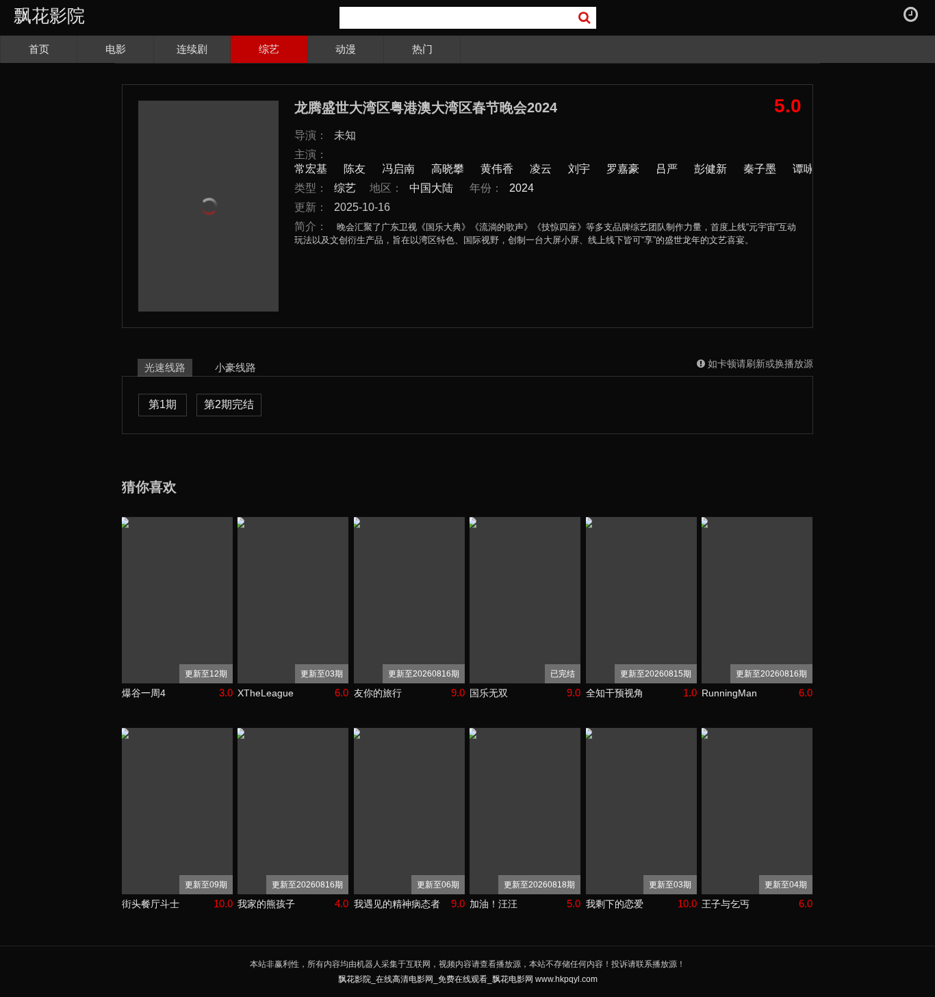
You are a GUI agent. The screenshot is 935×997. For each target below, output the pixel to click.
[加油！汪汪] (525, 811)
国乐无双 (489, 692)
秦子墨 (759, 169)
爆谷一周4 (144, 692)
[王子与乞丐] (757, 811)
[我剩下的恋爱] (641, 811)
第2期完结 (229, 404)
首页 (39, 49)
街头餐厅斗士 (150, 903)
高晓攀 (447, 169)
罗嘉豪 (622, 169)
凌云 (541, 169)
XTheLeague (266, 692)
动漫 (345, 49)
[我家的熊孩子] (293, 811)
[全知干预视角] (641, 600)
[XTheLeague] (293, 600)
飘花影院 (49, 15)
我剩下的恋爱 (614, 903)
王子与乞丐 (726, 903)
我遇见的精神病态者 (397, 903)
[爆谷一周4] (177, 600)
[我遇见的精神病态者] (409, 811)
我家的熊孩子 (266, 903)
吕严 (667, 169)
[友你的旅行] (409, 600)
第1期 (163, 404)
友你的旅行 (378, 692)
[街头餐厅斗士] (177, 811)
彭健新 (710, 169)
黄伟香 (497, 169)
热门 (422, 49)
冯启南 (398, 169)
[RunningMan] (757, 600)
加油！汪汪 (493, 903)
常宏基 (310, 169)
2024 (521, 188)
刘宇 (579, 169)
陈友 (355, 169)
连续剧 (192, 49)
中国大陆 (431, 188)
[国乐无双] (525, 600)
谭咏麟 (809, 169)
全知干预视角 (614, 692)
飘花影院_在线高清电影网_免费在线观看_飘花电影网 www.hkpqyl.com (468, 979)
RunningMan (729, 692)
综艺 (269, 49)
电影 (115, 49)
